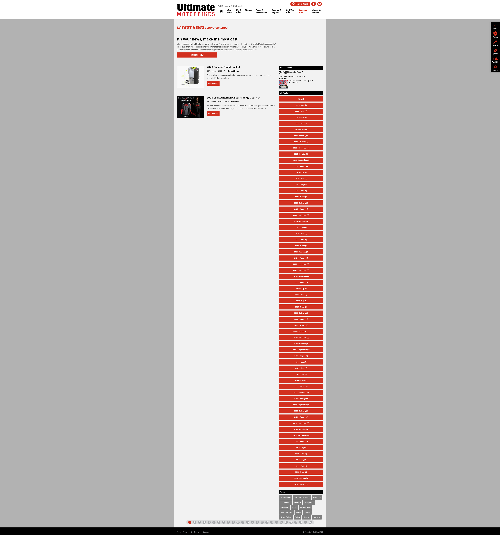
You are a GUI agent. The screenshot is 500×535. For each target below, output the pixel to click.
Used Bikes (238, 11)
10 (233, 522)
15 (257, 522)
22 (291, 522)
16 (262, 522)
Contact (206, 532)
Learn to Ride (303, 11)
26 (310, 522)
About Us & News (316, 11)
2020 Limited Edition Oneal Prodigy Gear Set (233, 97)
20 (281, 522)
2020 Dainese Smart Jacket (223, 67)
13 (248, 522)
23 (296, 522)
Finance (248, 10)
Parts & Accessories (261, 11)
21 (286, 522)
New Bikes (230, 11)
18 (272, 522)
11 (238, 522)
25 (305, 522)
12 (243, 522)
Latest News (233, 71)
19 (277, 522)
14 (252, 522)
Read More (213, 83)
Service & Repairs (276, 11)
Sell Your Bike (290, 11)
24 (300, 522)
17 (267, 522)
